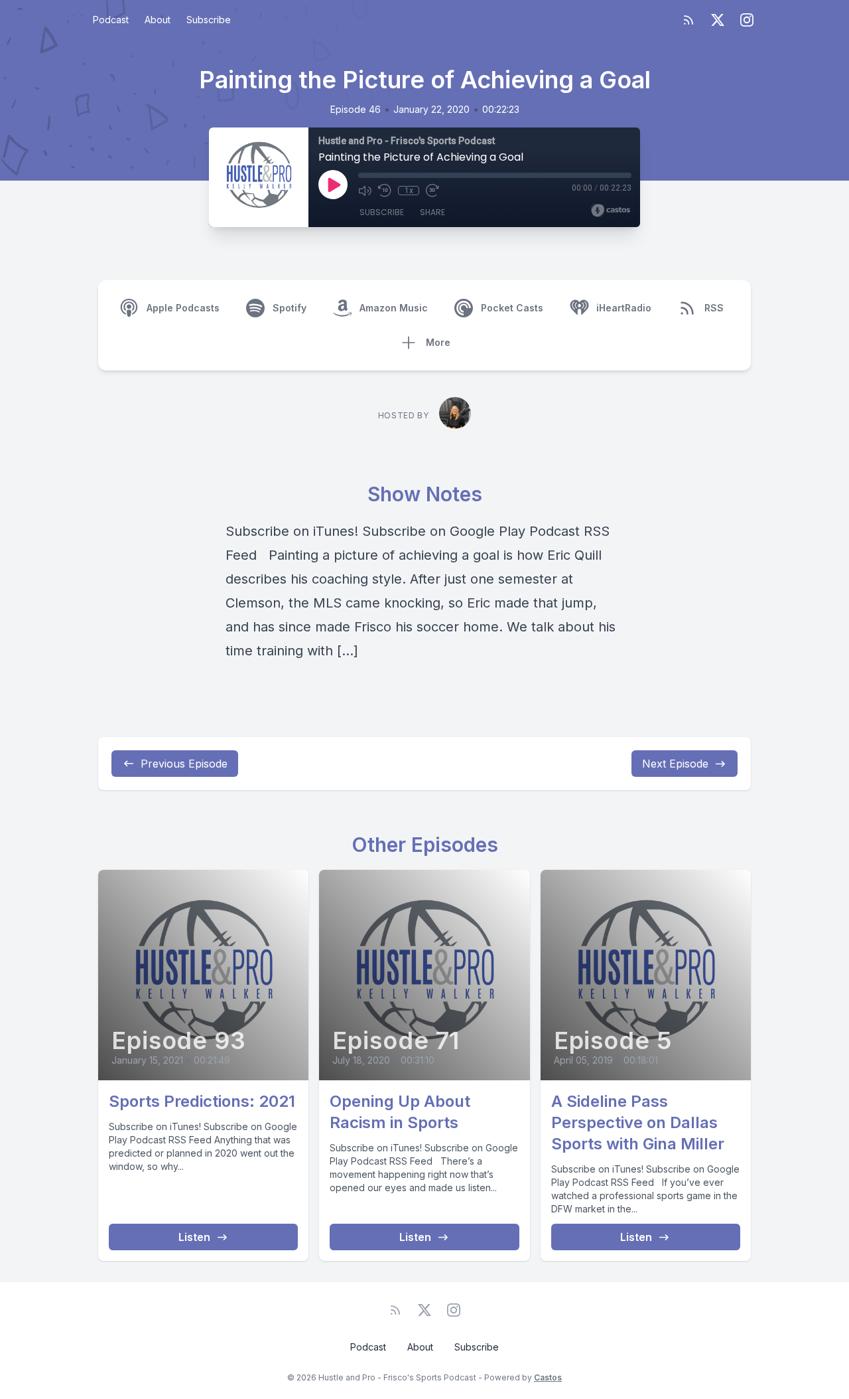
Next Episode (675, 763)
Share (432, 212)
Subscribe (208, 19)
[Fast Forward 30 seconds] (432, 190)
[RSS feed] (688, 20)
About (157, 19)
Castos (548, 1377)
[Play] (333, 184)
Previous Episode (184, 763)
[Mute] (364, 191)
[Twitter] (718, 20)
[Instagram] (747, 20)
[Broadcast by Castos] (610, 210)
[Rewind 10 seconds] (384, 190)
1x (409, 190)
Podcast (111, 19)
